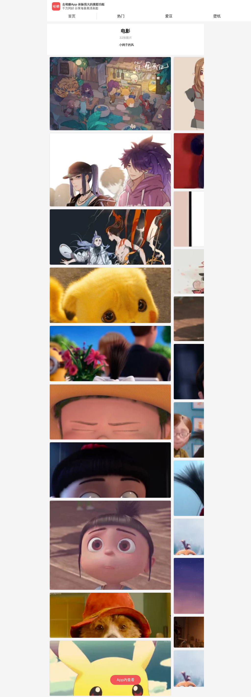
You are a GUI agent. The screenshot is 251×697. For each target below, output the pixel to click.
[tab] (121, 16)
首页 (71, 16)
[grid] (127, 376)
